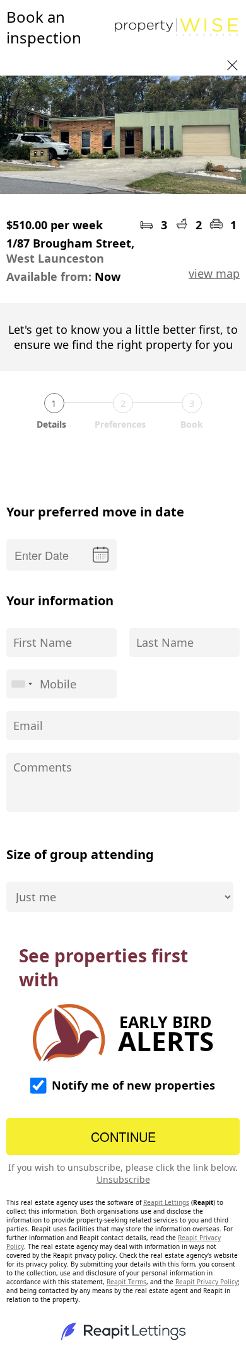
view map (214, 273)
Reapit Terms (126, 1281)
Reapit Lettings (166, 1202)
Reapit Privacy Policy (206, 1281)
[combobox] (21, 684)
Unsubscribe (123, 1179)
